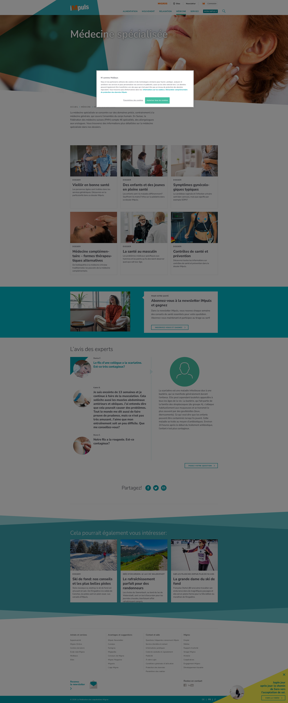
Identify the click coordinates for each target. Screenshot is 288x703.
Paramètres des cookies (133, 100)
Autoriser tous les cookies (157, 100)
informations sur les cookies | (154, 89)
